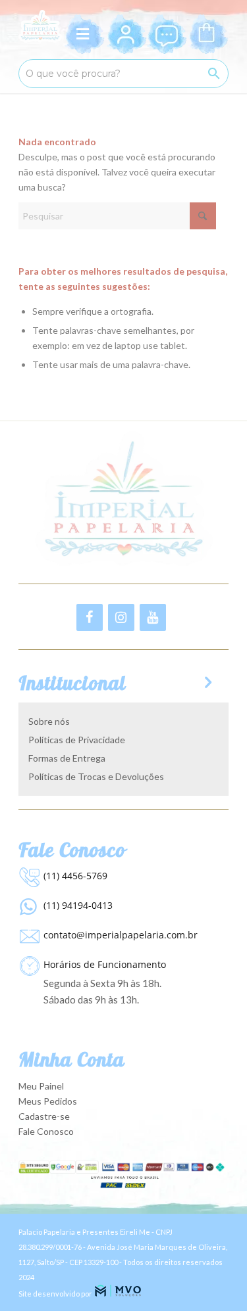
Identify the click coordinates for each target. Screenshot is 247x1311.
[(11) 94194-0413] (28, 903)
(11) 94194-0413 (78, 905)
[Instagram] (121, 617)
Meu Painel (41, 1086)
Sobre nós (49, 721)
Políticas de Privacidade (76, 739)
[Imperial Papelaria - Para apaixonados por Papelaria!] (40, 26)
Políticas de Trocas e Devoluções (96, 776)
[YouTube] (153, 617)
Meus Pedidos (47, 1101)
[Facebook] (89, 617)
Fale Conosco (46, 1131)
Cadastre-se (44, 1116)
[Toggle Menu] (85, 34)
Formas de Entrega (66, 758)
